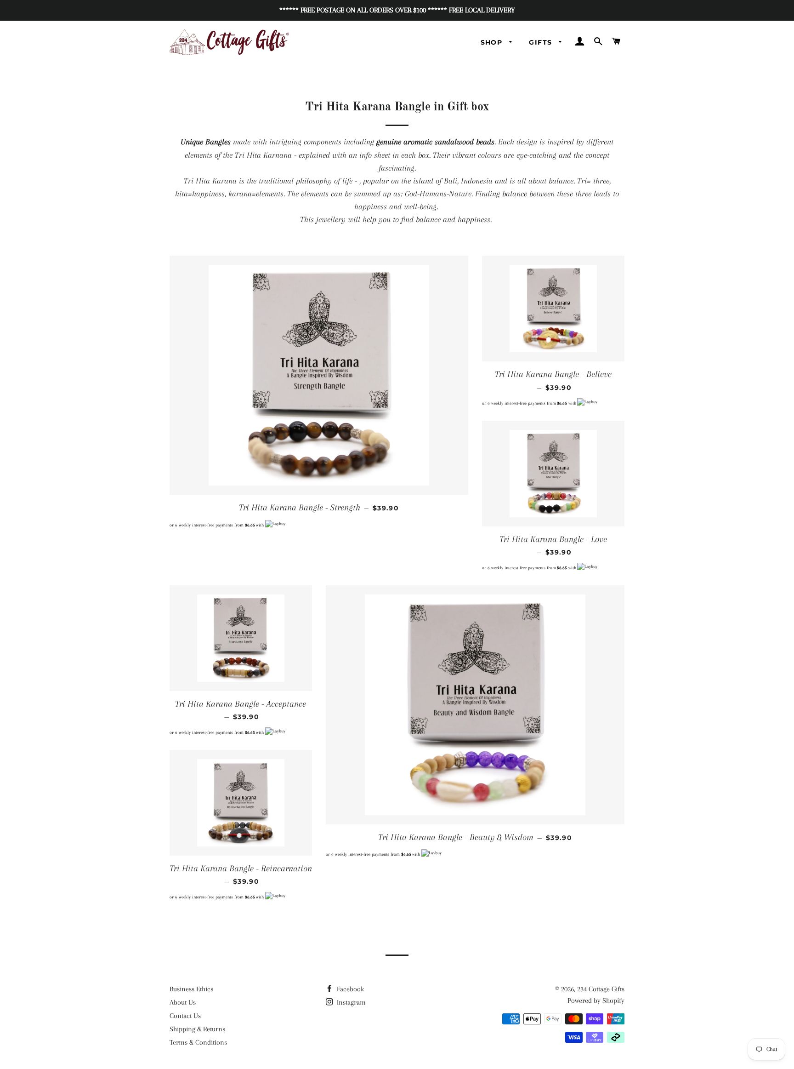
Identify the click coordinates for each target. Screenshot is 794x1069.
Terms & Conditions (198, 1042)
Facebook (349, 989)
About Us (183, 1002)
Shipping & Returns (197, 1029)
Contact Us (185, 1016)
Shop (493, 42)
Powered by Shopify (595, 1000)
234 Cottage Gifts (600, 989)
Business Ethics (191, 989)
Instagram (350, 1002)
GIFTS (541, 42)
